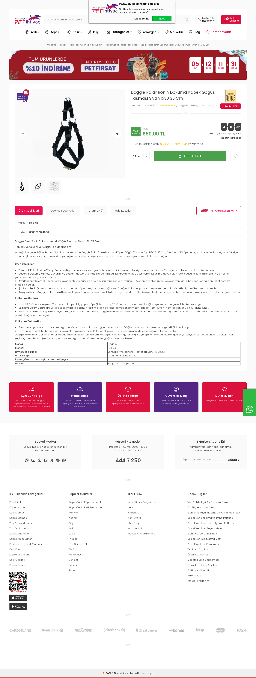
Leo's (72, 533)
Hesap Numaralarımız (141, 533)
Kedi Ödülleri (17, 560)
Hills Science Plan (79, 544)
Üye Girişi (133, 523)
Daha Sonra (141, 18)
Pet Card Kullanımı (222, 211)
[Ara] (186, 19)
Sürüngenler (120, 32)
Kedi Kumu (15, 549)
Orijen (72, 523)
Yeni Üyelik (134, 518)
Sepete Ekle (192, 156)
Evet (162, 18)
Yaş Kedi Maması (19, 528)
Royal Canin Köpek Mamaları (86, 502)
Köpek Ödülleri (18, 565)
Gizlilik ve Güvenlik (198, 570)
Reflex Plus (75, 554)
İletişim (132, 507)
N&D (71, 528)
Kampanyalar (221, 32)
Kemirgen (149, 32)
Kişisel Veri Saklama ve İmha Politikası (210, 518)
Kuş (95, 32)
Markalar (176, 32)
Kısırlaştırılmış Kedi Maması (25, 544)
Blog (197, 32)
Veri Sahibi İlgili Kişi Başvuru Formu (208, 502)
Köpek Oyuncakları (20, 554)
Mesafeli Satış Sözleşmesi (203, 560)
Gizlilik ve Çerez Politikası (202, 533)
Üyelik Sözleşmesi (198, 554)
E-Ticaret (117, 673)
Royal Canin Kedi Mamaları (85, 507)
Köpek (54, 32)
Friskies (73, 539)
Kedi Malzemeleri (19, 533)
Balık (76, 32)
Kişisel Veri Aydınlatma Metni (204, 539)
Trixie (72, 570)
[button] (23, 133)
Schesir (73, 565)
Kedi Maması (17, 512)
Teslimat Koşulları (198, 549)
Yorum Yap (209, 105)
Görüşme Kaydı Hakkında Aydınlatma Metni (213, 512)
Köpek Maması (18, 518)
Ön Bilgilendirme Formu (201, 507)
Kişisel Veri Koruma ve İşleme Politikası (210, 523)
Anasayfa (133, 512)
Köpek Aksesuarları (20, 539)
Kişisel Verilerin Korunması (203, 544)
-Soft (107, 673)
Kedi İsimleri (16, 502)
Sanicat (73, 560)
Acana (73, 518)
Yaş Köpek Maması (20, 523)
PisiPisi (72, 549)
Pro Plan (74, 512)
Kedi (34, 32)
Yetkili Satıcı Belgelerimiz (143, 502)
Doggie (33, 223)
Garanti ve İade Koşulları (202, 565)
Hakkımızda (194, 575)
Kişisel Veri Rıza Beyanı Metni (204, 528)
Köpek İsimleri (17, 507)
